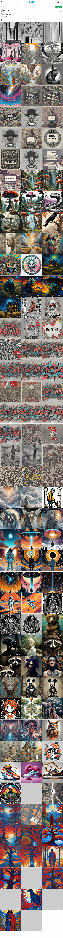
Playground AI (5, 6)
